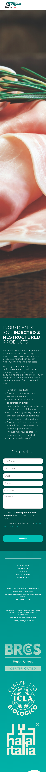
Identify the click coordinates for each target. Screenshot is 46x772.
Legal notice (23, 577)
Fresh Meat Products (23, 591)
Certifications (23, 574)
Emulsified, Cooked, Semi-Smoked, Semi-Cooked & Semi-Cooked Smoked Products (23, 612)
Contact (23, 571)
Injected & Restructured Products (23, 588)
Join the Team (23, 565)
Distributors (23, 568)
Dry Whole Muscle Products (23, 618)
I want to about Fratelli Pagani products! (20, 515)
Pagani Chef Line (23, 599)
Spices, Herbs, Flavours (23, 621)
